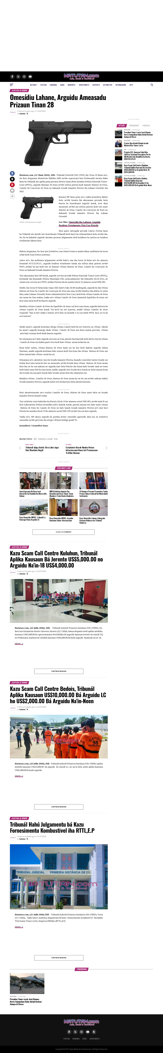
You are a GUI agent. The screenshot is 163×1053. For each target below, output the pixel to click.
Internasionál (121, 85)
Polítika (43, 85)
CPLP (131, 85)
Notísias (33, 85)
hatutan (22, 114)
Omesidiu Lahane (46, 439)
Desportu (96, 85)
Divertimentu (84, 85)
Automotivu (107, 85)
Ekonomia (53, 85)
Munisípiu (71, 85)
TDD (56, 439)
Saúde (62, 85)
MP (35, 439)
